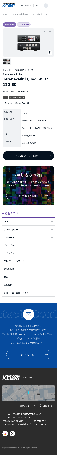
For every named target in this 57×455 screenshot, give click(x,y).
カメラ (7, 276)
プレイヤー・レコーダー (15, 261)
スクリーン (9, 237)
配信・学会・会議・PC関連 (16, 292)
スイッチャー (10, 253)
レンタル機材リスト (41, 14)
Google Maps (49, 405)
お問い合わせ (27, 354)
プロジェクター (11, 229)
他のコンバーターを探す (27, 155)
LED (6, 221)
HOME (5, 14)
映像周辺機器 (10, 268)
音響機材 (8, 284)
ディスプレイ (10, 245)
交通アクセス (25, 405)
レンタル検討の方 (25, 5)
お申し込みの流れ (27, 195)
